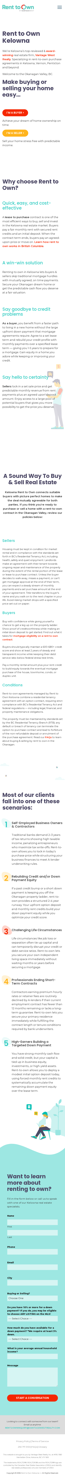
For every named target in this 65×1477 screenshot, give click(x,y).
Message (12, 1365)
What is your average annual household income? (32, 1350)
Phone (11, 1247)
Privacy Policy (23, 1441)
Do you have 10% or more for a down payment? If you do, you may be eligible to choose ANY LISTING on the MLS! (31, 1310)
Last (9, 1237)
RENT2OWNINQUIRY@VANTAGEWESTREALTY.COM (32, 1428)
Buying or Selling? (18, 1293)
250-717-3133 (24, 1447)
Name (10, 1216)
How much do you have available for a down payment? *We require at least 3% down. (32, 1331)
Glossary (42, 1447)
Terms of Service (40, 1441)
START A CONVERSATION (32, 1398)
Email (10, 1262)
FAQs (48, 737)
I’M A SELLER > (15, 133)
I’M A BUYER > (15, 113)
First (9, 1226)
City (9, 1278)
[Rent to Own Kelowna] (18, 8)
